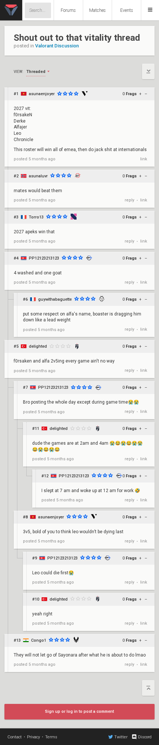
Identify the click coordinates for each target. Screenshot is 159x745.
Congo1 (38, 640)
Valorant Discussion (57, 46)
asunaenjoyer (42, 93)
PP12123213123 (44, 258)
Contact (14, 737)
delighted (38, 346)
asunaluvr (38, 176)
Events (126, 10)
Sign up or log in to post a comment (79, 711)
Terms (51, 737)
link (143, 159)
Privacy (33, 737)
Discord (145, 737)
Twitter (121, 737)
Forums (68, 10)
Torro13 (36, 217)
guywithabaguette (55, 299)
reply (129, 200)
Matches (97, 10)
